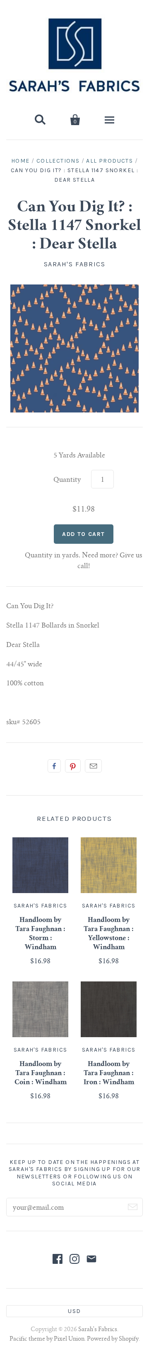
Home (20, 160)
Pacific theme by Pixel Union (47, 1339)
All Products (109, 160)
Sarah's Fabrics (75, 264)
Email (93, 766)
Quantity (67, 480)
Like (54, 766)
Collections (57, 160)
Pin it (73, 766)
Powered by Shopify (113, 1339)
